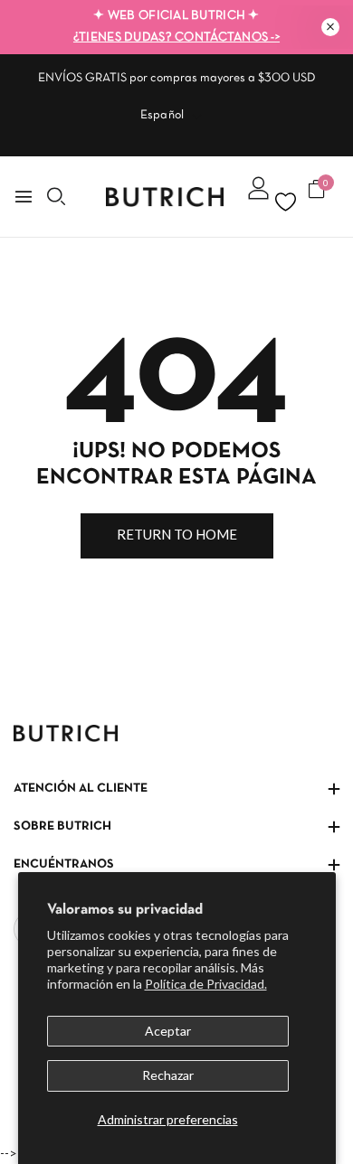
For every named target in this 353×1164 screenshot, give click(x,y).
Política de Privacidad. (206, 983)
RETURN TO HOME (177, 534)
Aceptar (168, 1030)
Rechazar (168, 1075)
